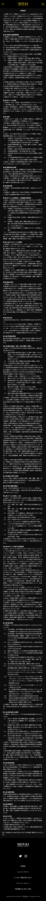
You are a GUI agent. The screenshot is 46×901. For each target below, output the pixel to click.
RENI (27, 896)
